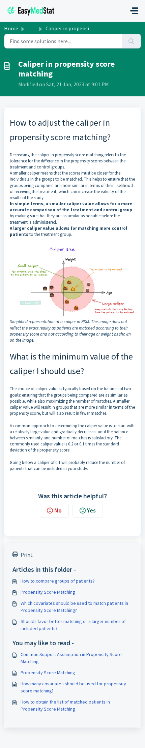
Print (27, 554)
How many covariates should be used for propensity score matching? (73, 687)
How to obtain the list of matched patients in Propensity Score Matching (65, 705)
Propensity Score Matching (48, 592)
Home (11, 28)
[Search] (131, 41)
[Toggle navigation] (134, 11)
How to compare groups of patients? (58, 581)
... (31, 28)
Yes (91, 510)
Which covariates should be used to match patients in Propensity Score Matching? (74, 606)
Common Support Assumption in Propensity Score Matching (71, 657)
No (58, 510)
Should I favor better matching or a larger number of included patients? (73, 624)
